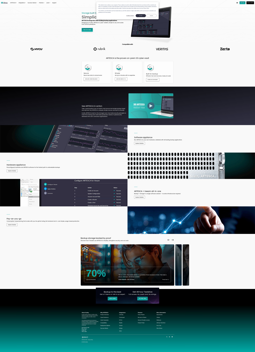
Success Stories (32, 2)
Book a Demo (250, 2)
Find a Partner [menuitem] (141, 314)
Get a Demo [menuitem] (159, 328)
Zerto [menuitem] (120, 331)
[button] (167, 337)
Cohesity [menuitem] (121, 314)
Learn (47, 2)
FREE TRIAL (242, 2)
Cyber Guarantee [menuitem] (104, 320)
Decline (151, 15)
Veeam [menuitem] (120, 325)
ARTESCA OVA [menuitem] (84, 339)
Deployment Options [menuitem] (105, 325)
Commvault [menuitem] (122, 317)
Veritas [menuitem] (120, 328)
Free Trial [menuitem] (159, 325)
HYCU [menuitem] (120, 320)
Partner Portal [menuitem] (141, 322)
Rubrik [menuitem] (120, 322)
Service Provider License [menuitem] (144, 320)
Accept (140, 15)
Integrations (22, 2)
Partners (41, 2)
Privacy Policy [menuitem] (90, 339)
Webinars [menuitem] (159, 320)
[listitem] (127, 265)
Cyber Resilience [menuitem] (104, 317)
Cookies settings (130, 15)
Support (54, 2)
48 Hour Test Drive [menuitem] (161, 322)
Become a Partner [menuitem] (142, 317)
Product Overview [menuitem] (104, 314)
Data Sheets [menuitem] (159, 314)
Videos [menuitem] (158, 317)
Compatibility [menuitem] (103, 322)
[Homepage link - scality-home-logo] (85, 337)
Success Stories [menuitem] (104, 328)
